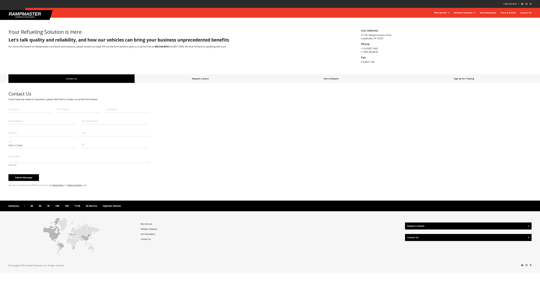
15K (67, 205)
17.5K (77, 205)
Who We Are (440, 12)
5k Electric (91, 205)
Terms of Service (75, 185)
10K (57, 205)
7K (48, 205)
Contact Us (526, 12)
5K (40, 205)
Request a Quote (200, 78)
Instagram (526, 4)
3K (31, 205)
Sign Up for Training (464, 78)
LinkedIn (522, 4)
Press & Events (508, 12)
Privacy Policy (57, 185)
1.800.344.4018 (510, 4)
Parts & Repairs (331, 78)
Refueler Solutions (463, 12)
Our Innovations (488, 12)
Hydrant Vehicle (112, 205)
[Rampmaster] (27, 15)
